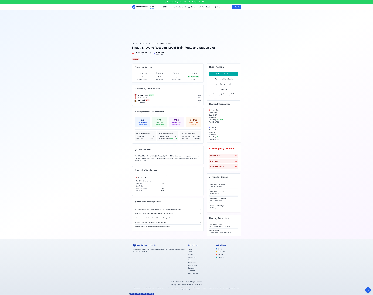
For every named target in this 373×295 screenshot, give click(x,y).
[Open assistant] (368, 290)
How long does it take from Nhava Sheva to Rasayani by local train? (158, 209)
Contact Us (198, 284)
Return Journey (225, 89)
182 (236, 155)
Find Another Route (224, 74)
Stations (190, 254)
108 (236, 166)
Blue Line (220, 249)
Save (224, 94)
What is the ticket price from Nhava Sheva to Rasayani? (154, 213)
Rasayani (141, 100)
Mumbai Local (181, 7)
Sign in (237, 7)
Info (218, 7)
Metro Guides (192, 265)
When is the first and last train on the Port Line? (151, 222)
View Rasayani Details (223, 84)
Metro (167, 7)
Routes (150, 43)
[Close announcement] (239, 2)
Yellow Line (221, 252)
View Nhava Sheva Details (224, 79)
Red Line (220, 254)
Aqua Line (221, 257)
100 (236, 161)
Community (191, 268)
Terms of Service (187, 284)
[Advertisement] (186, 27)
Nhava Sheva (143, 95)
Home (190, 249)
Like (234, 94)
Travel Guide (192, 262)
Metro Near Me (193, 273)
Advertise (152, 8)
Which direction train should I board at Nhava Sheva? (153, 226)
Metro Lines (192, 257)
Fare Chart (191, 271)
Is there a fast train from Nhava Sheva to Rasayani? (152, 218)
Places (192, 7)
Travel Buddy (206, 7)
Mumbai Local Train (138, 43)
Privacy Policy (175, 284)
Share (215, 94)
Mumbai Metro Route (145, 7)
